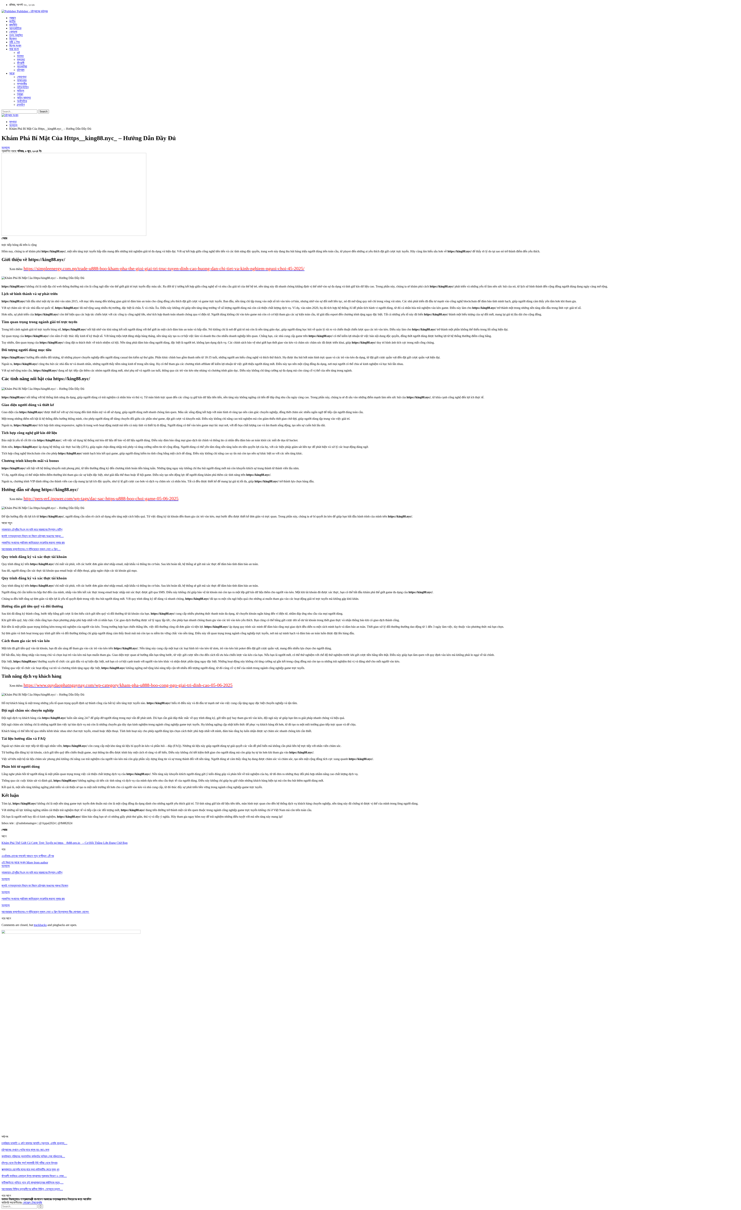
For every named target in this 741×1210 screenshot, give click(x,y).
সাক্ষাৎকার (21, 80)
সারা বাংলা (14, 49)
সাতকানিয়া (22, 66)
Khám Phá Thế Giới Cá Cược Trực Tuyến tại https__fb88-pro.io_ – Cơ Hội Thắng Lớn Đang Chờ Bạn (65, 842)
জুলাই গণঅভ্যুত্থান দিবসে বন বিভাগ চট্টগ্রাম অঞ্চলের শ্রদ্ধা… (33, 536)
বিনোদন (13, 38)
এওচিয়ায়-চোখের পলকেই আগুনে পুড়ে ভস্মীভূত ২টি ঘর (28, 856)
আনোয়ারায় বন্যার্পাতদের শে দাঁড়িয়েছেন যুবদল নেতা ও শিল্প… (31, 549)
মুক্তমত (21, 59)
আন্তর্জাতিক (15, 28)
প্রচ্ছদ (12, 17)
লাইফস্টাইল (23, 87)
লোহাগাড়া (21, 76)
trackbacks (40, 925)
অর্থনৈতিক (22, 101)
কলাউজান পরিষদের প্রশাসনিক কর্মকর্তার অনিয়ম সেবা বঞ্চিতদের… (33, 1156)
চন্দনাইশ (21, 104)
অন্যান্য (6, 147)
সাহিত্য (20, 90)
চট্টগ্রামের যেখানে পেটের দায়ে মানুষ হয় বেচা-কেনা (25, 1149)
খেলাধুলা (13, 31)
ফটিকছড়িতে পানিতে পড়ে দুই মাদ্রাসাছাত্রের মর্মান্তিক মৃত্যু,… (32, 1182)
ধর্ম (18, 52)
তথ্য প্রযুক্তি (16, 35)
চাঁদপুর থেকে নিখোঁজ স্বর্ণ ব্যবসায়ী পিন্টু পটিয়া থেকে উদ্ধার (29, 1162)
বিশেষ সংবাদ (15, 45)
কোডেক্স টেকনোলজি (32, 1202)
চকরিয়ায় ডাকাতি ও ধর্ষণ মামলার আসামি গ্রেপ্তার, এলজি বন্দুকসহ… (34, 1143)
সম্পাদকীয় (22, 83)
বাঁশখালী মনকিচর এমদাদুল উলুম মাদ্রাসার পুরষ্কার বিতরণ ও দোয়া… (34, 1176)
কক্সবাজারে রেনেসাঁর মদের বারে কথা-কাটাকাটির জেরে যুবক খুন (30, 1169)
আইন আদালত (24, 97)
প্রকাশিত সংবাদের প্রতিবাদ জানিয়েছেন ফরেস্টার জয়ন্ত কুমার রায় (33, 542)
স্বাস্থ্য (20, 94)
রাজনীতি (13, 24)
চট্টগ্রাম (20, 70)
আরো (11, 73)
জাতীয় (12, 21)
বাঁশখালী (20, 63)
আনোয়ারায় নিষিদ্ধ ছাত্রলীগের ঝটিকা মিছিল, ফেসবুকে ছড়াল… (32, 1189)
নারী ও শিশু (14, 42)
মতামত (20, 56)
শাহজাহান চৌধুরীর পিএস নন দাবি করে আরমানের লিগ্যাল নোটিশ (32, 529)
